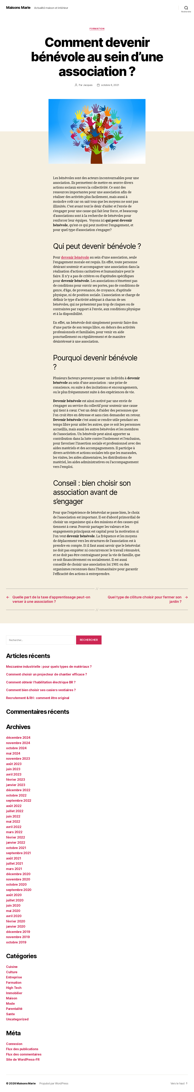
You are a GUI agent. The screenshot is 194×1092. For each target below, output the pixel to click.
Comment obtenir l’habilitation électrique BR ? (41, 682)
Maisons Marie (18, 7)
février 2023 (15, 779)
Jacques (87, 85)
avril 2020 (13, 916)
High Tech (14, 988)
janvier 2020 (15, 926)
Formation (97, 28)
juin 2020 (13, 905)
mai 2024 (13, 753)
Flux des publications (22, 1049)
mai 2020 (13, 911)
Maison (11, 998)
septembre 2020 (18, 890)
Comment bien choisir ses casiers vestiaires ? (41, 690)
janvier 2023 (15, 785)
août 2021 (13, 858)
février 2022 (15, 837)
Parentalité (14, 1009)
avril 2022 (13, 827)
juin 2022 (13, 816)
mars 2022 (14, 832)
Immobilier (14, 993)
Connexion (14, 1044)
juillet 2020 (14, 900)
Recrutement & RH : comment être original (37, 698)
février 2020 (15, 921)
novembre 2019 (18, 937)
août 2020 (14, 895)
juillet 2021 (14, 863)
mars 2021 (14, 869)
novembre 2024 (18, 743)
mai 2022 (13, 821)
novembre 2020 (18, 879)
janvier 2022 (15, 842)
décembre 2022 (18, 790)
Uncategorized (17, 1019)
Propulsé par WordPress (53, 1083)
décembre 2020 (18, 874)
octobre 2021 (16, 848)
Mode (10, 1003)
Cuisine (12, 967)
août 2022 (14, 806)
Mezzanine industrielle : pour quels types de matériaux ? (49, 666)
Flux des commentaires (23, 1054)
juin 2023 (13, 769)
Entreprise (14, 977)
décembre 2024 (18, 738)
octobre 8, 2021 (110, 85)
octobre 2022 (16, 795)
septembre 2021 (18, 853)
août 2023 (14, 764)
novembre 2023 (18, 758)
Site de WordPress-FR (23, 1059)
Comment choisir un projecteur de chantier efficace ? (46, 674)
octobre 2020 (16, 884)
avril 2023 (13, 774)
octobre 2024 (16, 748)
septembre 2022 (18, 800)
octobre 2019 (16, 942)
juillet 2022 (14, 811)
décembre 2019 (18, 932)
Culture (11, 972)
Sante (10, 1014)
